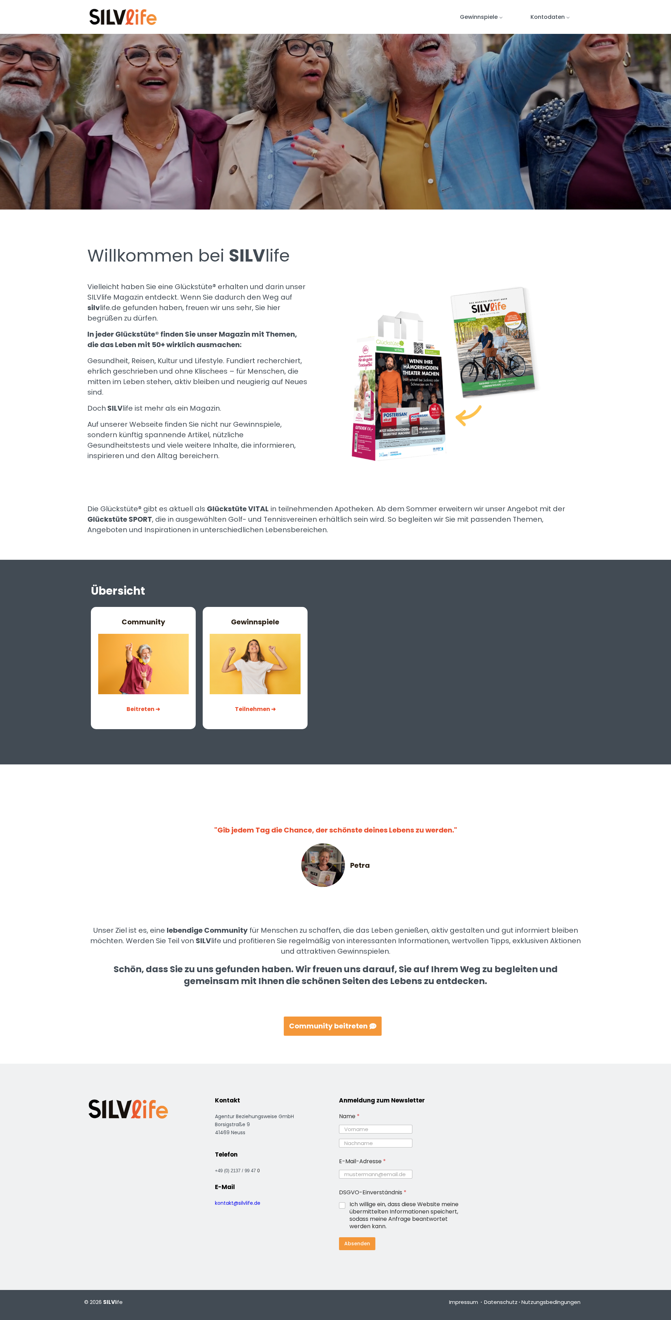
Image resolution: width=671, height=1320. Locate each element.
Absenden (357, 1243)
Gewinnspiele (479, 17)
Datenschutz (501, 1302)
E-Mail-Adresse (362, 1161)
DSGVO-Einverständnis (372, 1192)
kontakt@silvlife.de (237, 1203)
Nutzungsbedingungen (550, 1302)
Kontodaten (548, 17)
